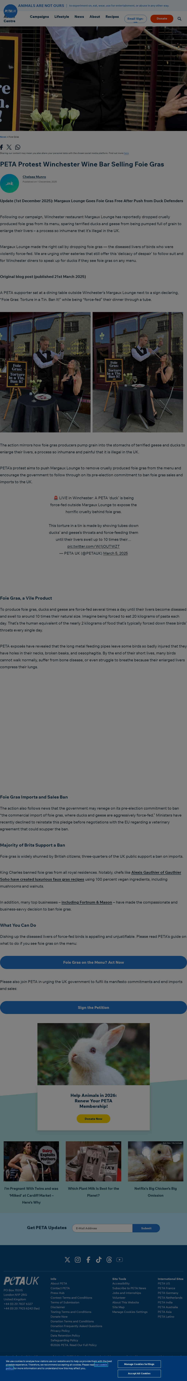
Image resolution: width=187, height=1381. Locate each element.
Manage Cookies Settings (139, 1364)
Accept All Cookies (139, 1373)
